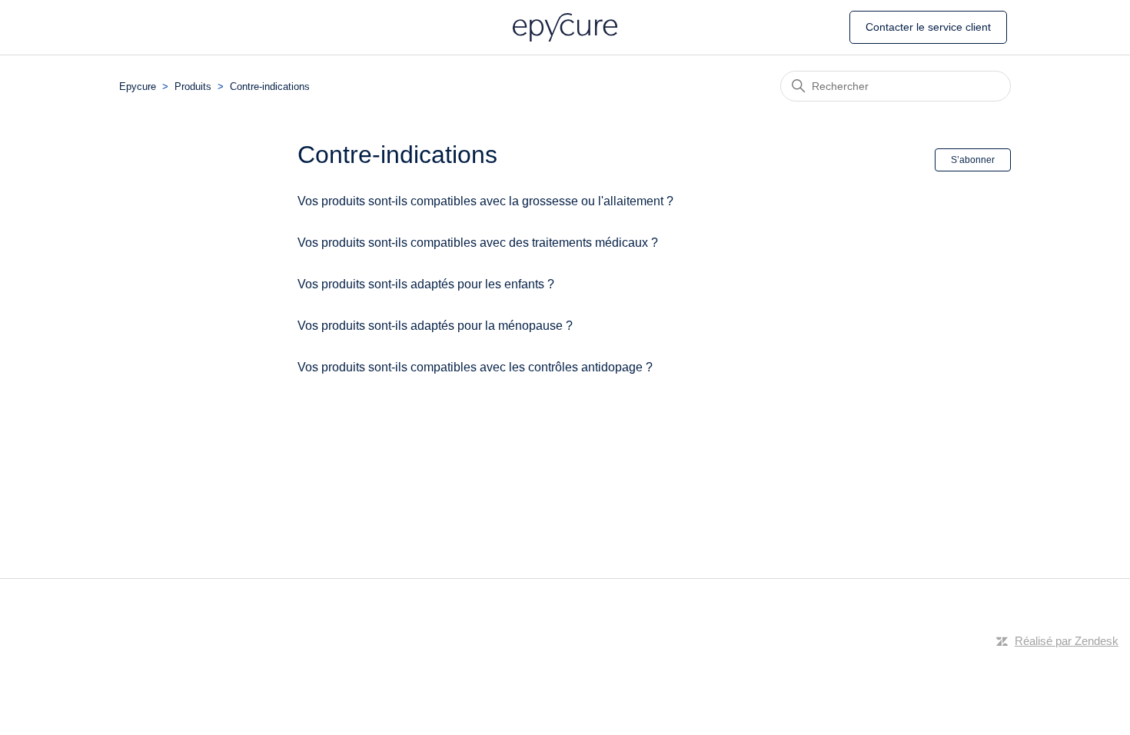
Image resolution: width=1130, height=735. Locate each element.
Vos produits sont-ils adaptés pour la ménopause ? (435, 325)
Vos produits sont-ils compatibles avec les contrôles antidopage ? (475, 367)
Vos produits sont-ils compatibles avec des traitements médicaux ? (477, 242)
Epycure (137, 86)
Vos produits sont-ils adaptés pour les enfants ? (425, 284)
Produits (192, 86)
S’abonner (973, 160)
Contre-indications (270, 86)
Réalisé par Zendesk (1066, 640)
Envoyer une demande (954, 26)
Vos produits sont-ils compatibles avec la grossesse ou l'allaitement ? (485, 201)
